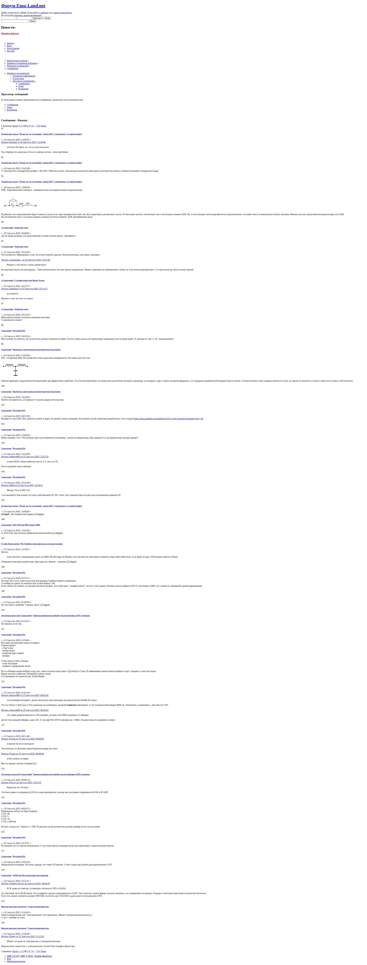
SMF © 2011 (26, 956)
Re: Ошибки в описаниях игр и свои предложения (42, 544)
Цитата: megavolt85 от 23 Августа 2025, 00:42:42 (24, 695)
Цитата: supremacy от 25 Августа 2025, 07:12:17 (24, 288)
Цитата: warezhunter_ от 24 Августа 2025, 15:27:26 (25, 260)
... (35, 126)
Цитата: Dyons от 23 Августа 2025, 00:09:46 (22, 739)
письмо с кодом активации (28, 15)
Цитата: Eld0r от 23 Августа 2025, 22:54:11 (22, 485)
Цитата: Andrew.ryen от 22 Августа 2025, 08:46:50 (25, 883)
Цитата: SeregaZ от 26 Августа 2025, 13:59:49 (23, 142)
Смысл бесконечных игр (38, 907)
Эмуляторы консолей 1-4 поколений (16, 615)
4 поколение (6, 525)
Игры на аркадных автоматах (14, 907)
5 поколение (6, 331)
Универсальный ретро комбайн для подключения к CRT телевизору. (61, 615)
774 (38, 126)
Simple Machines (43, 956)
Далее (43, 126)
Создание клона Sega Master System (29, 280)
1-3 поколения (7, 228)
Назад (15, 126)
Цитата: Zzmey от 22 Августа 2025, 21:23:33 (22, 936)
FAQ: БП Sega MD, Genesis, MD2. (26, 525)
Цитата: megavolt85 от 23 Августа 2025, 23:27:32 (24, 456)
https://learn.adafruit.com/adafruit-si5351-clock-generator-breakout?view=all (168, 418)
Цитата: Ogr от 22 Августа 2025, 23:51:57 (21, 782)
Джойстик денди (21, 228)
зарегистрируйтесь (62, 12)
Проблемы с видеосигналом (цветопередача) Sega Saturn (36, 350)
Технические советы (9, 134)
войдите (45, 12)
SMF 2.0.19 (13, 956)
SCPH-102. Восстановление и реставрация (30, 875)
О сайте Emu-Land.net (10, 544)
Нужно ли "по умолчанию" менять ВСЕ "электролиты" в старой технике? (51, 134)
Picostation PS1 (19, 331)
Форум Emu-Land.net (23, 5)
